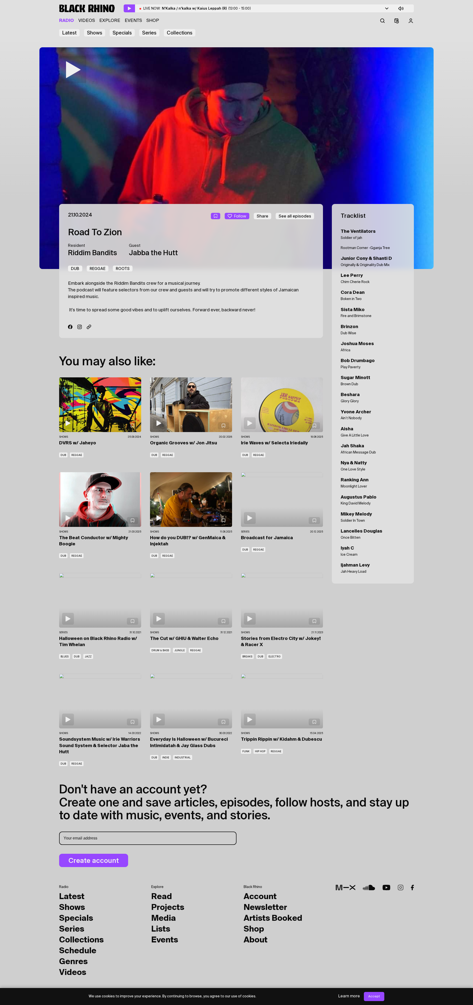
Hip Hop (260, 751)
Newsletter (265, 908)
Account (260, 897)
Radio (66, 20)
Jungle (179, 650)
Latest (69, 33)
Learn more (349, 996)
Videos (86, 20)
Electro (275, 656)
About (256, 940)
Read (161, 897)
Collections (179, 33)
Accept (374, 996)
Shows (94, 33)
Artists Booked (273, 918)
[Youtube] (386, 887)
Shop (152, 20)
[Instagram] (79, 327)
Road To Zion (95, 232)
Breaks (247, 656)
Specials (122, 33)
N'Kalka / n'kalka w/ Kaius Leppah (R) (206, 8)
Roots (123, 268)
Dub (75, 268)
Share (262, 216)
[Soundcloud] (369, 887)
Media (163, 918)
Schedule (77, 951)
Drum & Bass (160, 650)
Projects (167, 908)
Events (133, 20)
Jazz (88, 656)
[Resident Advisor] (89, 327)
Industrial (183, 757)
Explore (109, 20)
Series (149, 33)
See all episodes (295, 216)
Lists (160, 929)
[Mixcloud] (345, 887)
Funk (246, 751)
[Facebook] (70, 327)
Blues (64, 656)
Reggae (97, 268)
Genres (73, 962)
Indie (165, 757)
